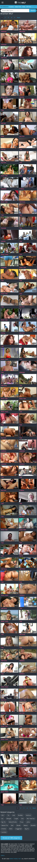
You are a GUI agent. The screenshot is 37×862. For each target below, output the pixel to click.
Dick (22, 818)
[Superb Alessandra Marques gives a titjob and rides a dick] (28, 510)
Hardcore (28, 815)
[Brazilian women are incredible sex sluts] (28, 785)
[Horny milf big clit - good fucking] (9, 667)
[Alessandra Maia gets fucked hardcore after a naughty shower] (28, 392)
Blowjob (8, 818)
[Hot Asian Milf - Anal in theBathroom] (28, 720)
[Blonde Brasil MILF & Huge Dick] (28, 274)
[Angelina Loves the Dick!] (28, 156)
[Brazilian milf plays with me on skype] (9, 536)
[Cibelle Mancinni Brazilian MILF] (28, 431)
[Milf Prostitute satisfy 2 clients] (28, 798)
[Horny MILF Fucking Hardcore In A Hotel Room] (28, 772)
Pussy (21, 822)
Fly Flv (21, 556)
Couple (16, 818)
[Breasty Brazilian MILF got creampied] (28, 536)
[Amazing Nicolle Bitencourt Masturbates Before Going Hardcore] (9, 195)
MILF (21, 2)
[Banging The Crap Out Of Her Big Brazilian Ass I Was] (28, 130)
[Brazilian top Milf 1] (9, 25)
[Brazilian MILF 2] (28, 654)
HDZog (3, 333)
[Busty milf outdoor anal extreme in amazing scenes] (9, 51)
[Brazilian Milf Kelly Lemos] (28, 615)
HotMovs (3, 451)
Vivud (2, 136)
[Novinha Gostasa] (9, 261)
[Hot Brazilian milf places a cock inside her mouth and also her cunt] (9, 143)
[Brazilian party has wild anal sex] (9, 379)
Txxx (2, 71)
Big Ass (27, 829)
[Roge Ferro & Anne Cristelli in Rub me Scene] (9, 549)
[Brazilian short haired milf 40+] (28, 471)
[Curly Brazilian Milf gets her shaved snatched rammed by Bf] (9, 353)
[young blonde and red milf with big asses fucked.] (9, 458)
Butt (12, 825)
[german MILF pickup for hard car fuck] (28, 366)
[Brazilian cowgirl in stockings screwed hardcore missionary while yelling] (28, 261)
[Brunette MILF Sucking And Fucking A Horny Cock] (9, 785)
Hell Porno (22, 31)
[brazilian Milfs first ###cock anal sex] (28, 418)
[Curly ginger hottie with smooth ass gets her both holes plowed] (9, 589)
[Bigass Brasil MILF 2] (28, 51)
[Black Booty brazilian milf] (9, 418)
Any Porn (21, 44)
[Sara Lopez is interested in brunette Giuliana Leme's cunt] (9, 733)
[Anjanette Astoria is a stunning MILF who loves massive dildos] (28, 38)
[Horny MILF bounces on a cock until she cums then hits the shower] (9, 431)
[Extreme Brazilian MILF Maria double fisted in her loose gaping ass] (28, 694)
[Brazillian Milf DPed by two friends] (28, 340)
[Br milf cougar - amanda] (9, 366)
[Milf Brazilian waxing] (28, 497)
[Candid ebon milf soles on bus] (9, 235)
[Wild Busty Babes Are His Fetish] (9, 405)
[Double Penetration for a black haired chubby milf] (28, 169)
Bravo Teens (4, 84)
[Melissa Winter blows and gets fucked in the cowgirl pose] (9, 707)
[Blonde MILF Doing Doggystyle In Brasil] (9, 248)
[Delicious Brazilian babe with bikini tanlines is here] (9, 287)
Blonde (18, 825)
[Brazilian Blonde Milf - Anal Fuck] (9, 641)
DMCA (2, 855)
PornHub (21, 110)
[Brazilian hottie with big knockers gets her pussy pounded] (9, 77)
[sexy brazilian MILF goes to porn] (9, 64)
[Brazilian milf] (28, 208)
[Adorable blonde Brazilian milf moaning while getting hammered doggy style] (9, 523)
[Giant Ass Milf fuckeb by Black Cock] (9, 576)
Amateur (3, 829)
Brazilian (20, 815)
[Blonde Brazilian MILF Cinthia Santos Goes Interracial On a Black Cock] (9, 313)
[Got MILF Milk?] (9, 182)
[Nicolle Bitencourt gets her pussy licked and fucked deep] (28, 759)
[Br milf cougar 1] (9, 300)
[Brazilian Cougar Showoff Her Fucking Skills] (9, 615)
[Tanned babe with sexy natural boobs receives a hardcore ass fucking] (28, 680)
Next (18, 17)
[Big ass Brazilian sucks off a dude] (9, 562)
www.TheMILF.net (15, 858)
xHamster (3, 31)
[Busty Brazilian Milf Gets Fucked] (9, 497)
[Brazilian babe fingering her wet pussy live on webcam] (9, 484)
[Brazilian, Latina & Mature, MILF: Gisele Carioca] (28, 641)
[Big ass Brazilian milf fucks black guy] (28, 287)
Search (33, 10)
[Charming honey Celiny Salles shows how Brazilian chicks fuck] (28, 300)
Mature (26, 825)
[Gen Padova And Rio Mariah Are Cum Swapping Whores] (9, 222)
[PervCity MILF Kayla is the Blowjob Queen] (28, 104)
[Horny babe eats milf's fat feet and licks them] (9, 117)
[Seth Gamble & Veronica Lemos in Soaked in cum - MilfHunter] (28, 143)
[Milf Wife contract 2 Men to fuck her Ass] (28, 235)
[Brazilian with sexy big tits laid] (9, 654)
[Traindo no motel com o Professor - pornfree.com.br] (9, 772)
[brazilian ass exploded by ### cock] (9, 208)
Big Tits (3, 822)
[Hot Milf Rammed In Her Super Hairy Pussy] (28, 77)
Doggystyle (18, 829)
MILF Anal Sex (31, 818)
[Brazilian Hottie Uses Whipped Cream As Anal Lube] (28, 549)
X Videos (21, 189)
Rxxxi (23, 7)
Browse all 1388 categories (11, 838)
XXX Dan (3, 123)
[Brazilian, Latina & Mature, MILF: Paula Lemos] (28, 589)
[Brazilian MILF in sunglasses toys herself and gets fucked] (9, 392)
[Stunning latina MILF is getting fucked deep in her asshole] (9, 130)
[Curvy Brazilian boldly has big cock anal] (28, 195)
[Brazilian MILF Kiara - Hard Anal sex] (28, 458)
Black (10, 829)
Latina (28, 822)
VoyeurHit (3, 267)
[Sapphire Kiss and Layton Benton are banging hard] (28, 628)
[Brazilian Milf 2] (9, 104)
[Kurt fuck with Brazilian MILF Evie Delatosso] (9, 602)
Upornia (21, 57)
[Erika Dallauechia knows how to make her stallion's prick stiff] (9, 156)
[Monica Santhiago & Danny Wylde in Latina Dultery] (28, 91)
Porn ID (3, 149)
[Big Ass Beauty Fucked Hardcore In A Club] (9, 680)
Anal (13, 815)
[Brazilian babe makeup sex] (28, 353)
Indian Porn (18, 7)
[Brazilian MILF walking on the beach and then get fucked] (9, 91)
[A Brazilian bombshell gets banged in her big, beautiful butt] (9, 720)
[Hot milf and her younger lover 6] (28, 248)
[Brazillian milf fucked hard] (28, 379)
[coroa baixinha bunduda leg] (28, 313)
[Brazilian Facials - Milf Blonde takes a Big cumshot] (9, 798)
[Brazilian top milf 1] (9, 274)
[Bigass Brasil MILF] (9, 628)
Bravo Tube (4, 97)
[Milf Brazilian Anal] (28, 222)
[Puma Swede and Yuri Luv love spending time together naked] (9, 694)
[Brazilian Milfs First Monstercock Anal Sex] (28, 746)
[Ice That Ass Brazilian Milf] (9, 759)
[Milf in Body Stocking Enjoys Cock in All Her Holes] (28, 117)
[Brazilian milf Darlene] (28, 444)
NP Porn (28, 7)
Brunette (33, 825)
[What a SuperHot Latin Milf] (9, 38)
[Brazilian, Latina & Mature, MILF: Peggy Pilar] (9, 444)
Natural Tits (4, 825)
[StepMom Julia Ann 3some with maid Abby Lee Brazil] (9, 326)
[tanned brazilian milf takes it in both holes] (9, 471)
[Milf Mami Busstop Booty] (28, 602)
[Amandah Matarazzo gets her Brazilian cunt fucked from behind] (28, 326)
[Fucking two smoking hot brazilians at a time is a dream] (9, 169)
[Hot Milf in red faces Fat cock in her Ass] (28, 405)
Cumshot (3, 832)
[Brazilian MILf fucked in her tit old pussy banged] (9, 510)
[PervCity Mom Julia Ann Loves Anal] (28, 733)
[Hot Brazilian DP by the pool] (28, 562)
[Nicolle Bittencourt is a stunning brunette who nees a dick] (28, 707)
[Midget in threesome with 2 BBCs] (28, 484)
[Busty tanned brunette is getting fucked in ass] (28, 25)
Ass (2, 818)
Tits (8, 815)
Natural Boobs (13, 822)
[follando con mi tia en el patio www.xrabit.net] (28, 182)
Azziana (11, 7)
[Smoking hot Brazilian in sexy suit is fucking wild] (28, 64)
